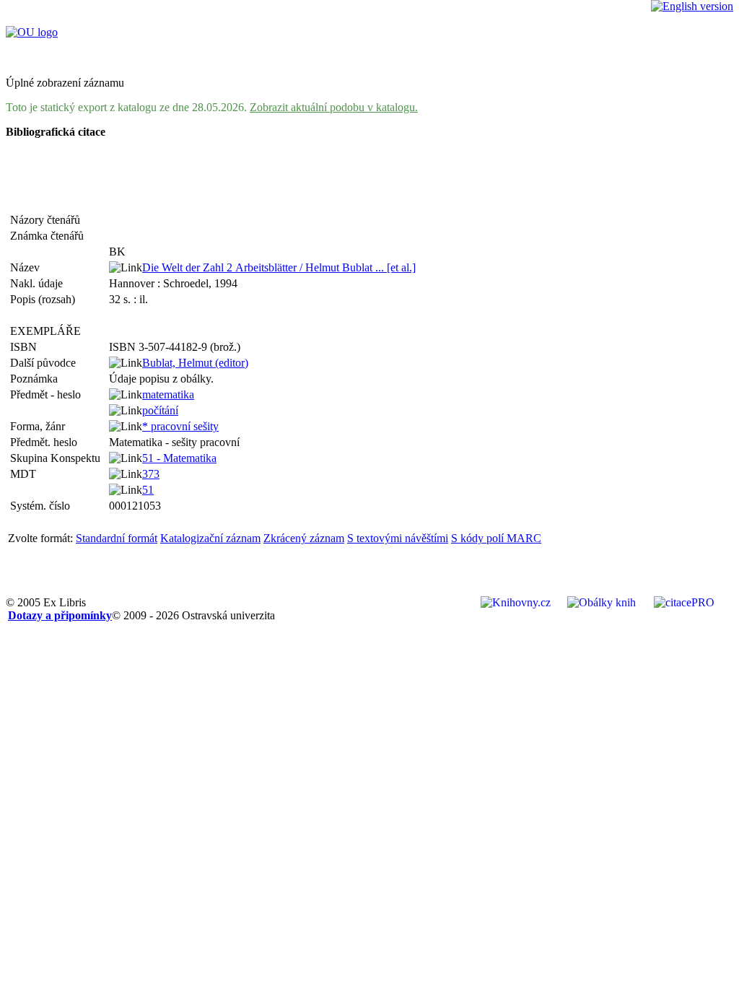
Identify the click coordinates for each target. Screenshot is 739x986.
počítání (160, 410)
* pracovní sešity (180, 426)
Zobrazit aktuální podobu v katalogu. (334, 107)
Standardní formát (116, 538)
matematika (168, 394)
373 (150, 474)
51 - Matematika (179, 458)
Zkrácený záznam (303, 538)
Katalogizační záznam (210, 538)
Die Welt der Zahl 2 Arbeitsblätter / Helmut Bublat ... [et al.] (279, 267)
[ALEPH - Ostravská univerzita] (32, 32)
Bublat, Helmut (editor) (195, 363)
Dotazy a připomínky (60, 615)
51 (148, 490)
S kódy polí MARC (496, 538)
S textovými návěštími (397, 538)
